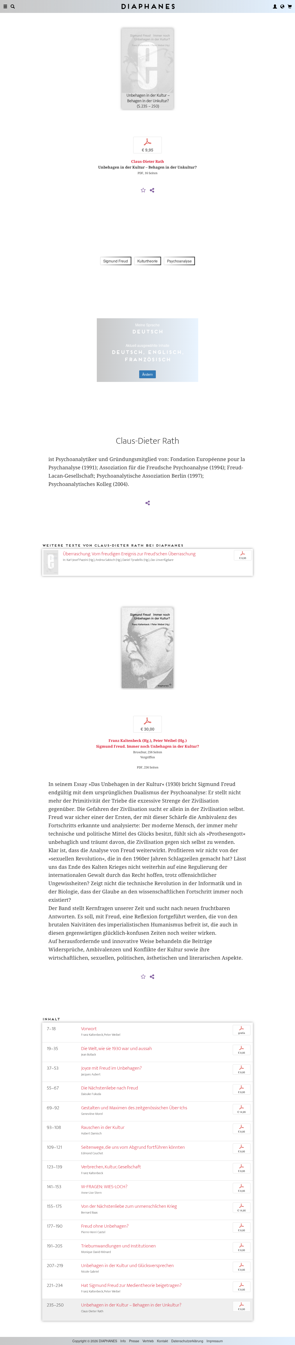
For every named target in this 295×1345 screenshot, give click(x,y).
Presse (134, 1341)
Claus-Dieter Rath (147, 161)
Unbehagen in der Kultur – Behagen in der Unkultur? (131, 1305)
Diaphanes (147, 6)
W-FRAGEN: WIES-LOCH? (104, 1187)
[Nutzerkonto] (275, 6)
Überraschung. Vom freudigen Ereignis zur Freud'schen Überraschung (129, 554)
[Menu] (5, 6)
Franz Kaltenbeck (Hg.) (130, 740)
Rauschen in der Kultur (102, 1127)
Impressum (214, 1341)
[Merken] (143, 190)
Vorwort (89, 1029)
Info (123, 1341)
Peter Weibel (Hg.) (170, 740)
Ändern (147, 374)
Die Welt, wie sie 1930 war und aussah (116, 1048)
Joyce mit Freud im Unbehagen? (111, 1068)
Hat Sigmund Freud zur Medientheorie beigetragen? (131, 1285)
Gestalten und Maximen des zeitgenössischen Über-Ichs (134, 1108)
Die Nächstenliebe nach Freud (109, 1088)
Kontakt (162, 1341)
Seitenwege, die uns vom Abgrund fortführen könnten (133, 1147)
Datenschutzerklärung (187, 1341)
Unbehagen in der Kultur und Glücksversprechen (127, 1266)
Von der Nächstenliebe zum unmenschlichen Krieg (129, 1206)
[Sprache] (282, 6)
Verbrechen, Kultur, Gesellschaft (111, 1167)
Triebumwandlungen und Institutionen (118, 1246)
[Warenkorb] (290, 6)
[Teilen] (151, 190)
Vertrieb (148, 1341)
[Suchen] (13, 6)
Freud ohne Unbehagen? (105, 1226)
